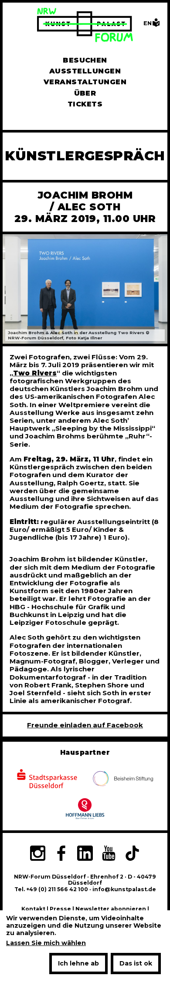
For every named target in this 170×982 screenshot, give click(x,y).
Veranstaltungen (85, 82)
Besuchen (85, 60)
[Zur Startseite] (85, 26)
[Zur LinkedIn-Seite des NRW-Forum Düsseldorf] (85, 854)
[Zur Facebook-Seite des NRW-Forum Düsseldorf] (61, 854)
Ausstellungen (85, 71)
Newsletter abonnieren (110, 909)
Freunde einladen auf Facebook (85, 725)
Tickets (85, 104)
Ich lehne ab (78, 963)
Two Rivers (35, 373)
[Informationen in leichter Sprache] (156, 25)
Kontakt (33, 909)
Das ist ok (135, 963)
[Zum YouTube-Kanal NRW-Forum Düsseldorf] (108, 854)
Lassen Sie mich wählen (46, 943)
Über (85, 93)
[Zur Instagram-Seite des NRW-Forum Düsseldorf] (37, 854)
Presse (60, 909)
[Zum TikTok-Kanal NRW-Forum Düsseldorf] (132, 854)
